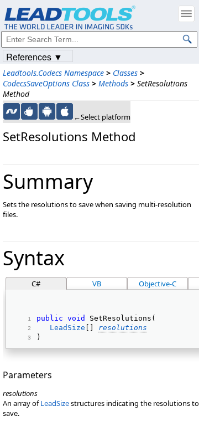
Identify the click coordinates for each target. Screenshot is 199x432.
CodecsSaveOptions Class (46, 83)
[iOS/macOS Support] (64, 111)
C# (36, 284)
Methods (113, 83)
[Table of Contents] (186, 14)
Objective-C (157, 284)
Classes (125, 73)
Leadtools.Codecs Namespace (53, 73)
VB (96, 284)
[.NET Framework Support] (11, 111)
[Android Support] (47, 111)
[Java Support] (29, 111)
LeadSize (67, 327)
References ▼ (34, 56)
